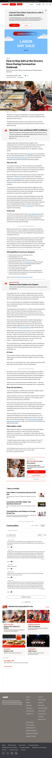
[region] (26, 564)
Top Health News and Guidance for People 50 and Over (21, 512)
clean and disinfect (25, 327)
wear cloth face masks (35, 214)
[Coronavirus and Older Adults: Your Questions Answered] (42, 504)
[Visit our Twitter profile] (7, 753)
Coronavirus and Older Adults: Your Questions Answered (18, 503)
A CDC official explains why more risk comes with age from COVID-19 (21, 506)
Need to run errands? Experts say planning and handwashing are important (24, 71)
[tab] (11, 535)
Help (43, 4)
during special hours (28, 262)
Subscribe (36, 471)
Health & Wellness (14, 282)
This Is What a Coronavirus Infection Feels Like (21, 493)
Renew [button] (19, 4)
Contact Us (40, 696)
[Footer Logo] (10, 697)
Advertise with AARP (42, 708)
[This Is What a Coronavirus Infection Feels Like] (42, 495)
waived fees (29, 153)
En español (20, 77)
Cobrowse (23, 749)
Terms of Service (22, 745)
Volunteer (28, 702)
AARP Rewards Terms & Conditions (9, 747)
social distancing (17, 178)
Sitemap (3, 745)
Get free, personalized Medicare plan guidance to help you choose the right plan (28, 287)
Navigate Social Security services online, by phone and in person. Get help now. (23, 1)
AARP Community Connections (19, 157)
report (42, 547)
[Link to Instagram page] (12, 753)
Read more (43, 559)
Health (8, 58)
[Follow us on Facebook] (3, 753)
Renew (26, 25)
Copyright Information (24, 747)
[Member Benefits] (6, 607)
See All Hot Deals (8, 666)
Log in (32, 525)
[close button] (46, 10)
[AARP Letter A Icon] (5, 284)
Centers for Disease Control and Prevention (22, 277)
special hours (29, 205)
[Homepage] (5, 4)
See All (47, 607)
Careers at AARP (41, 711)
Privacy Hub (36, 479)
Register (31, 4)
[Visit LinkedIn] (16, 753)
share (38, 547)
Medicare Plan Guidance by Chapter (24, 284)
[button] (47, 4)
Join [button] (13, 4)
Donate (27, 699)
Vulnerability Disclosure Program (39, 747)
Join (14, 25)
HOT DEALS (8, 661)
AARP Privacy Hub (12, 745)
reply (8, 547)
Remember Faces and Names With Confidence (28, 130)
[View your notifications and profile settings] (45, 535)
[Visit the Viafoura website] (28, 602)
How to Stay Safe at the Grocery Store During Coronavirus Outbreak (24, 64)
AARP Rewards (29, 708)
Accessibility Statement (33, 745)
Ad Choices (4, 749)
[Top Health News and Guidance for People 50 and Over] (42, 513)
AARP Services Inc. (42, 719)
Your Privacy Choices (13, 749)
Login (37, 4)
